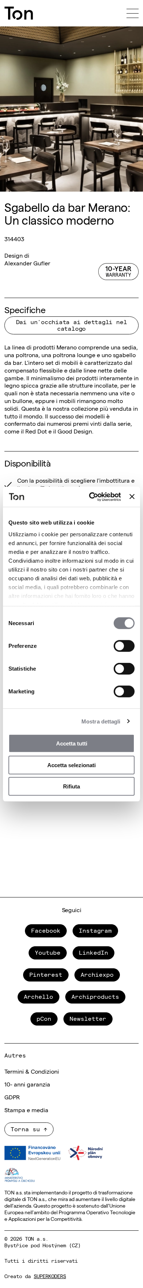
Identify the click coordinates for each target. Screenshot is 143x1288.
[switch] (124, 646)
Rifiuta (71, 786)
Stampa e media (26, 1109)
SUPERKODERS (50, 1276)
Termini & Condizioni (31, 1071)
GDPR (12, 1096)
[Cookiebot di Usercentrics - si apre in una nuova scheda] (91, 496)
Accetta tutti (71, 743)
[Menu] (132, 13)
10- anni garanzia (27, 1084)
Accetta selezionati (71, 765)
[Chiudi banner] (132, 496)
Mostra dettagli (101, 721)
